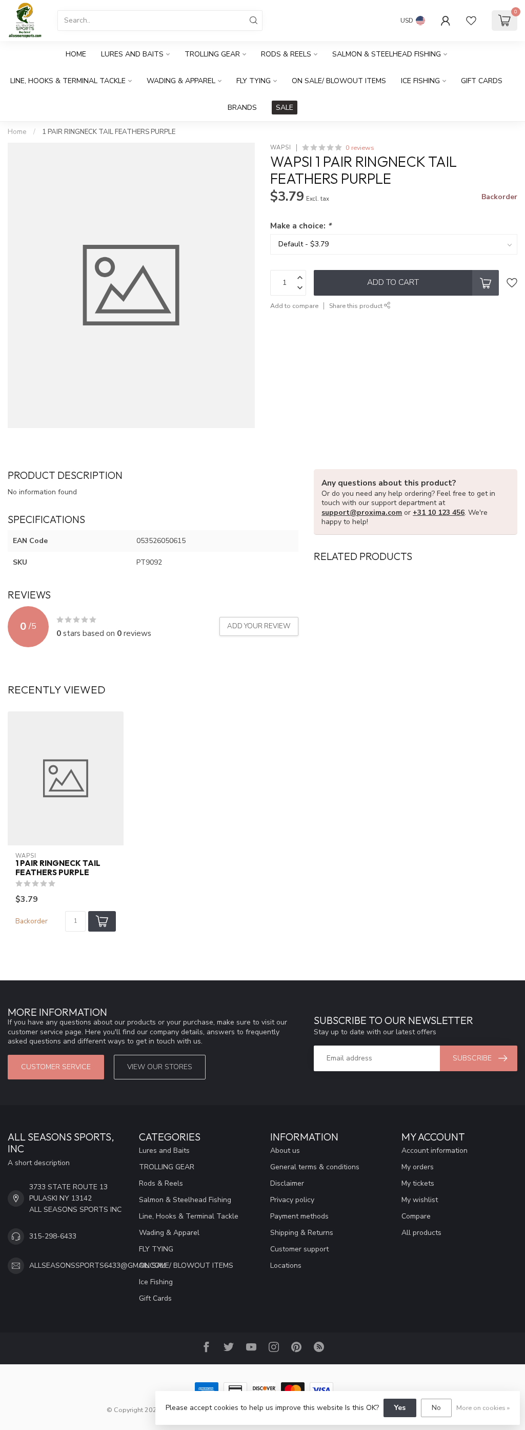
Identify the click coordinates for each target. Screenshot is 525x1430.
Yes (400, 1408)
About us (285, 1150)
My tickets (417, 1183)
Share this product (356, 305)
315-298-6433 (52, 1236)
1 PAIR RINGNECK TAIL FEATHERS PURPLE (108, 132)
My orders (417, 1167)
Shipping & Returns (301, 1233)
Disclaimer (287, 1183)
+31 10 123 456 (439, 512)
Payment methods (299, 1216)
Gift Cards (481, 81)
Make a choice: (300, 225)
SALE (284, 107)
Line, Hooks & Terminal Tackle (68, 81)
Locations (285, 1265)
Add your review (259, 626)
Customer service (56, 1067)
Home (76, 54)
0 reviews (360, 147)
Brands (242, 107)
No (436, 1408)
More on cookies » (483, 1407)
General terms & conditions (314, 1167)
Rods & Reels (286, 54)
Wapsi (280, 147)
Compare (416, 1216)
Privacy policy (292, 1200)
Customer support (299, 1249)
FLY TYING (253, 81)
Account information (434, 1150)
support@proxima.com (361, 512)
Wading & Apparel (181, 81)
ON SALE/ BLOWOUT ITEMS (339, 81)
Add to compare (294, 305)
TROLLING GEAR (212, 54)
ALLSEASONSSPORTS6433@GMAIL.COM (97, 1265)
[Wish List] (471, 20)
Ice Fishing (420, 81)
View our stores (159, 1067)
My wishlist (419, 1200)
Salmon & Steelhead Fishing (386, 54)
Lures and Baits (132, 54)
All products (421, 1233)
